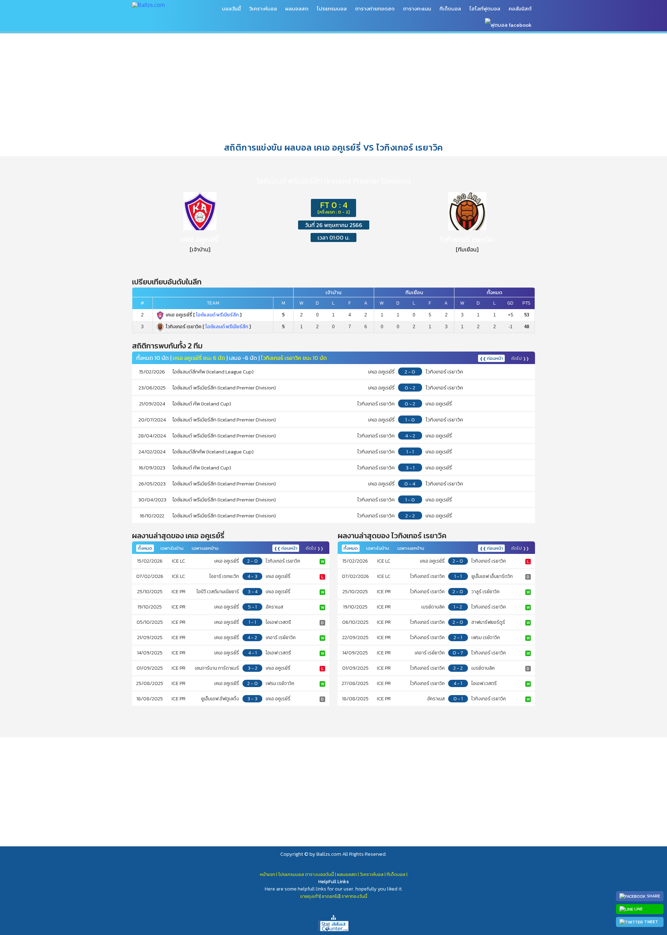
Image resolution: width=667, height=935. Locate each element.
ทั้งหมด (145, 548)
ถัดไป (520, 358)
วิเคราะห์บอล (263, 9)
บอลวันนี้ (231, 9)
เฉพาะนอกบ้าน (205, 548)
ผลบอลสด (296, 9)
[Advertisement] (333, 86)
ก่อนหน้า (491, 358)
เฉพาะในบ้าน (171, 548)
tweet (650, 922)
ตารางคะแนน (417, 9)
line (638, 909)
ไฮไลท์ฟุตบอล (484, 9)
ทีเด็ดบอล (450, 9)
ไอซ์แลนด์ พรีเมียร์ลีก (217, 315)
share (653, 896)
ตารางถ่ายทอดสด (375, 9)
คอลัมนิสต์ (520, 9)
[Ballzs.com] (148, 5)
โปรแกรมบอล (332, 9)
